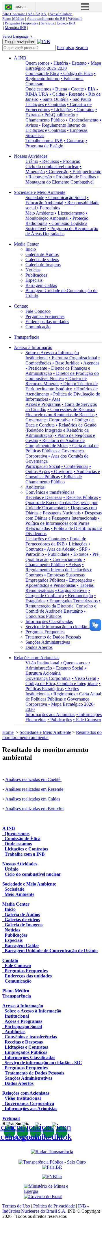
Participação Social (42, 466)
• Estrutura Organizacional (73, 357)
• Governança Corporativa (61, 417)
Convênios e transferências (49, 492)
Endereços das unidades (47, 321)
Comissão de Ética (42, 73)
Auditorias (34, 487)
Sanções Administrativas (47, 642)
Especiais (33, 280)
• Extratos (79, 554)
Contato (21, 306)
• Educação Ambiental (57, 200)
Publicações (36, 275)
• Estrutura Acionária (55, 670)
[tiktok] (61, 1132)
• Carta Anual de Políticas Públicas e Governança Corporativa (63, 699)
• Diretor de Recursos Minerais (56, 381)
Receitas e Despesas (43, 497)
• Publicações (59, 719)
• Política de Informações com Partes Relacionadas (62, 523)
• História (59, 63)
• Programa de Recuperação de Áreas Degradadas (61, 231)
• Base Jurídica (65, 362)
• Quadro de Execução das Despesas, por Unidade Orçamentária (63, 502)
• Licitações (62, 109)
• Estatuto (78, 63)
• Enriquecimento (85, 171)
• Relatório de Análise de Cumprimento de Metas (55, 443)
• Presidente (36, 368)
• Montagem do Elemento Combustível (62, 179)
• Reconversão (38, 176)
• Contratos (84, 109)
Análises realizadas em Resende (34, 789)
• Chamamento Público (51, 117)
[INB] (43, 41)
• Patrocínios (48, 207)
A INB (20, 57)
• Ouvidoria (62, 471)
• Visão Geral (84, 678)
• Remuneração (79, 595)
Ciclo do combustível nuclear (52, 166)
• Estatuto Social (68, 667)
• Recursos (49, 161)
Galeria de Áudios (42, 254)
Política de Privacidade (54, 1205)
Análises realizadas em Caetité (33, 779)
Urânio (31, 161)
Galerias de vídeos (42, 259)
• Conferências (74, 466)
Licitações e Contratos (45, 104)
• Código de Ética (76, 73)
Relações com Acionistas (36, 657)
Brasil (20, 7)
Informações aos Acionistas (50, 714)
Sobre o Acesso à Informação (52, 352)
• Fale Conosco (87, 719)
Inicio (30, 249)
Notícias (32, 269)
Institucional (36, 357)
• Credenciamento (82, 119)
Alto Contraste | (14, 14)
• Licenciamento (70, 213)
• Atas (54, 399)
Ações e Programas (43, 404)
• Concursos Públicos (55, 614)
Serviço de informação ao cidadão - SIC (61, 626)
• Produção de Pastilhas (74, 176)
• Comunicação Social (65, 197)
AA (37, 14)
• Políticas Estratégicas (63, 686)
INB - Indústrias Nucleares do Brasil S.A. (45, 1208)
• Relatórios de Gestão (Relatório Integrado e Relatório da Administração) (60, 430)
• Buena (59, 88)
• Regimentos (63, 693)
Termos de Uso (16, 1205)
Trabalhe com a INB (44, 140)
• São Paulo (80, 99)
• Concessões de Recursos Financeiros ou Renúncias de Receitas (60, 412)
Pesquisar (65, 47)
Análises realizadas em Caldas (32, 798)
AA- (44, 14)
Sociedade (34, 197)
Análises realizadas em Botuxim (34, 808)
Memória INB (15, 28)
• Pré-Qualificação (58, 114)
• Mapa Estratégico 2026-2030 (63, 66)
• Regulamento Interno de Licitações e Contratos (55, 128)
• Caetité (76, 88)
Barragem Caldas (41, 285)
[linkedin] (48, 1132)
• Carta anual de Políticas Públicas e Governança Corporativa (62, 450)
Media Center (26, 244)
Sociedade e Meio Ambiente (39, 192)
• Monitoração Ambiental (56, 216)
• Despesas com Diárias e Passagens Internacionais (63, 515)
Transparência (26, 337)
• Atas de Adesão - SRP (65, 549)
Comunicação (38, 326)
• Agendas (90, 362)
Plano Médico (13, 18)
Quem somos (37, 63)
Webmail (75, 18)
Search (81, 47)
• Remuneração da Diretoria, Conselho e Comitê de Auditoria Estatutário (63, 606)
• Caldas (57, 94)
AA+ (31, 14)
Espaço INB (66, 23)
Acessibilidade (61, 14)
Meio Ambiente (39, 213)
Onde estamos (38, 88)
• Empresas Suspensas (64, 574)
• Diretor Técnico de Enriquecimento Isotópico (61, 386)
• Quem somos (73, 662)
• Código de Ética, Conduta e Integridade (62, 681)
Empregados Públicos (45, 580)
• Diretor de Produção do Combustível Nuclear (62, 376)
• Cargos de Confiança (57, 593)
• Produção (70, 161)
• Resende (75, 94)
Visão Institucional (42, 662)
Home (8, 732)
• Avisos (73, 564)
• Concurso (74, 140)
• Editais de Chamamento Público (53, 479)
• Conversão (57, 171)
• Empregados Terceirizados (72, 600)
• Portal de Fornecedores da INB (55, 541)
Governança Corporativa (47, 678)
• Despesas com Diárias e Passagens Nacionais (61, 510)
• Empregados (79, 580)
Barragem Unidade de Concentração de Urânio (50, 950)
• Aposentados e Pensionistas (60, 583)
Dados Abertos (39, 647)
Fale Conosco (38, 311)
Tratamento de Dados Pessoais (53, 636)
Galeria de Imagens (43, 264)
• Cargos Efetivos (71, 590)
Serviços (47, 23)
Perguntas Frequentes (21, 23)
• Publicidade (57, 554)
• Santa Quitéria (54, 99)
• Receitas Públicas (80, 497)
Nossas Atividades (30, 156)
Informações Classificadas (49, 621)
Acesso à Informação (33, 347)
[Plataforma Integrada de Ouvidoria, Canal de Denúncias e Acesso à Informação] (52, 1167)
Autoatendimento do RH (46, 18)
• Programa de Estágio (56, 143)
